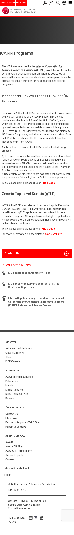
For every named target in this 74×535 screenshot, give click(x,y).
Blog (52, 3)
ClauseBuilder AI (14, 352)
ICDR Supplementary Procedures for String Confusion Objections (33, 285)
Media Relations (14, 389)
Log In (7, 474)
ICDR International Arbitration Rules (29, 272)
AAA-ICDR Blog (14, 446)
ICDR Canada (12, 361)
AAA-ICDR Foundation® (19, 450)
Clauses (9, 357)
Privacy (24, 501)
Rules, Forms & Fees (16, 394)
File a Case (21, 3)
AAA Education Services (19, 376)
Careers (9, 459)
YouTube (40, 518)
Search (58, 3)
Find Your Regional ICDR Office (22, 422)
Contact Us (45, 3)
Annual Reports (14, 455)
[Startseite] (27, 10)
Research (10, 398)
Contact (12, 501)
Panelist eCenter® (15, 426)
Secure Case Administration (24, 504)
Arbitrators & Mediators (18, 348)
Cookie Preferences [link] (19, 508)
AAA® (9, 442)
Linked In (31, 518)
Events (9, 385)
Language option (65, 3)
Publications (12, 381)
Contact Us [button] (12, 253)
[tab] (37, 253)
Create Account (8, 3)
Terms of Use (38, 501)
